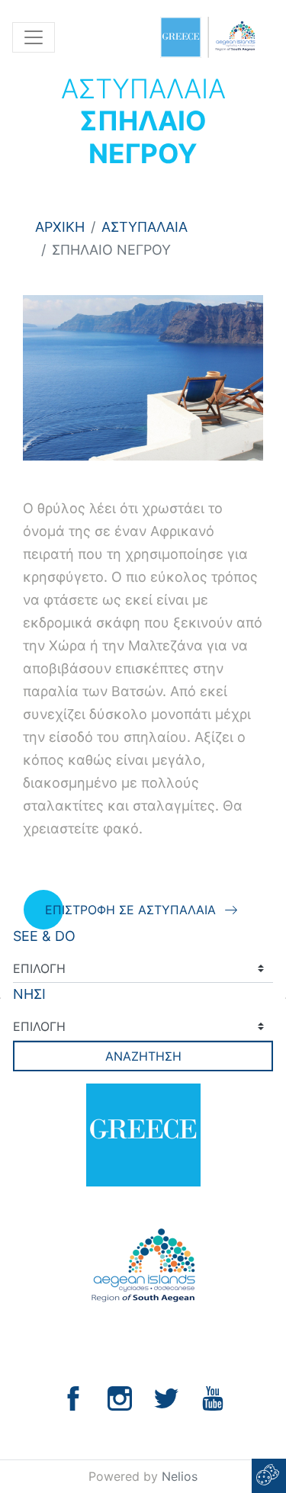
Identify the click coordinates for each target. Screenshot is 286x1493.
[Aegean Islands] (207, 37)
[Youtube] (213, 1397)
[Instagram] (120, 1397)
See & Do (44, 936)
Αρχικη (60, 227)
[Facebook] (73, 1397)
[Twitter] (166, 1397)
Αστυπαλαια (144, 227)
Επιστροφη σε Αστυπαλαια (130, 909)
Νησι (29, 994)
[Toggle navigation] (33, 37)
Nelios (180, 1476)
